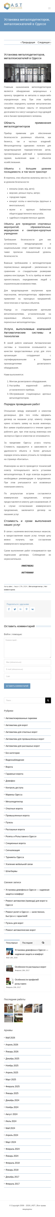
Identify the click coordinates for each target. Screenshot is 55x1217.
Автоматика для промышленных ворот (25, 739)
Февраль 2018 (13, 1163)
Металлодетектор (36, 586)
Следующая (44, 42)
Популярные (12, 943)
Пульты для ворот (14, 923)
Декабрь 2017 (12, 1177)
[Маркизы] (18, 1018)
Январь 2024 (12, 1156)
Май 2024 (10, 1128)
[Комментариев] (43, 942)
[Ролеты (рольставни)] (37, 1008)
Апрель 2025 (12, 1072)
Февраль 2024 (13, 1149)
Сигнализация (13, 850)
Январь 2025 (12, 1093)
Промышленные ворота (18, 815)
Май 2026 (10, 1038)
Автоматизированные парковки (21, 718)
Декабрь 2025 (12, 1058)
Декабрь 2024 (12, 1100)
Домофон (10, 781)
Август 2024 (11, 1114)
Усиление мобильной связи (19, 864)
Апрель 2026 (12, 1045)
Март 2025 (11, 1079)
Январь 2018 (12, 1170)
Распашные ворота (15, 829)
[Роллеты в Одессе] (8, 1008)
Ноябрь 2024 (12, 1107)
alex (10, 586)
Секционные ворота (16, 843)
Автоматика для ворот (17, 725)
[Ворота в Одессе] (18, 1008)
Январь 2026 (12, 1051)
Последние (27, 943)
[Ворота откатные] (28, 1008)
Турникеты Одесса (15, 857)
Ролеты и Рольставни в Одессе (21, 836)
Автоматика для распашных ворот (23, 746)
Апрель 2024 (12, 1135)
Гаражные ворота (14, 774)
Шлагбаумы (11, 871)
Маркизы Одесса (14, 795)
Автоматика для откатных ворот (21, 732)
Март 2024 (11, 1142)
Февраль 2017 (13, 1184)
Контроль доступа (14, 788)
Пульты (9, 822)
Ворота (9, 767)
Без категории (13, 753)
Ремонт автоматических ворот (21, 930)
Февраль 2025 (13, 1086)
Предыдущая (28, 42)
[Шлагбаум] (8, 1018)
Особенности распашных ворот (30, 967)
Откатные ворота (14, 808)
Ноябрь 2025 (12, 1065)
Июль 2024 (11, 1121)
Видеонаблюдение (15, 760)
